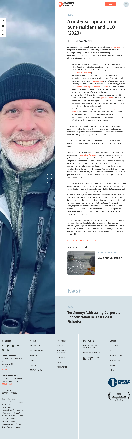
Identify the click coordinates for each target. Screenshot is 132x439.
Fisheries (61, 357)
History (33, 355)
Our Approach (36, 346)
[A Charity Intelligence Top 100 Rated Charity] (119, 396)
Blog (70, 14)
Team (32, 360)
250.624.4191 (7, 384)
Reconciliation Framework (87, 155)
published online (107, 97)
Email (17, 345)
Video (112, 370)
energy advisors (97, 81)
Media (112, 365)
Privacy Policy (36, 370)
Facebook (3, 345)
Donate (110, 4)
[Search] (120, 4)
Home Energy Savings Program (92, 358)
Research (114, 346)
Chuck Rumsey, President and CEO (81, 240)
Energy (60, 362)
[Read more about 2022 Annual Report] (81, 263)
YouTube (7, 350)
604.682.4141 (7, 369)
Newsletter (115, 360)
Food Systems (63, 367)
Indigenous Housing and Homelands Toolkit (91, 86)
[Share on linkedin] (3, 30)
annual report (116, 47)
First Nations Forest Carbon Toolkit (92, 347)
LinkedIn (12, 345)
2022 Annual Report (110, 258)
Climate (60, 346)
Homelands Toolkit (91, 352)
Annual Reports (108, 252)
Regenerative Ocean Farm (81, 72)
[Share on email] (3, 34)
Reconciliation (36, 351)
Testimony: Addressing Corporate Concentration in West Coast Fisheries (93, 317)
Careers (33, 365)
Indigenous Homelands (62, 352)
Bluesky (7, 345)
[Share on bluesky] (3, 26)
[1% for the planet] (119, 382)
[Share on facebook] (3, 21)
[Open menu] (126, 4)
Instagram (3, 350)
